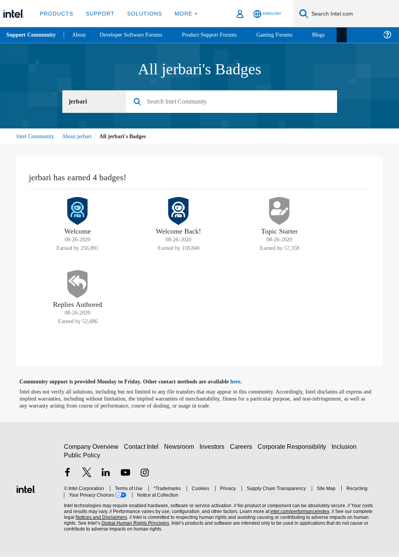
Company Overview (91, 447)
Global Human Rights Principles (119, 523)
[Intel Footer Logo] (26, 488)
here (242, 382)
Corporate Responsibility (293, 447)
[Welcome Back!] (178, 211)
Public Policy (81, 455)
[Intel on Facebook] (67, 473)
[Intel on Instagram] (144, 473)
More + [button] (181, 13)
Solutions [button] (140, 13)
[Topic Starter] (279, 211)
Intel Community (36, 136)
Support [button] (98, 13)
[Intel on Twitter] (87, 473)
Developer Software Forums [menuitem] (136, 35)
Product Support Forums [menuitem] (220, 35)
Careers (242, 447)
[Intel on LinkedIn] (106, 473)
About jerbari (81, 136)
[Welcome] (78, 211)
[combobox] (234, 102)
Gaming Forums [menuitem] (288, 35)
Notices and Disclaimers (89, 518)
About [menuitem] (81, 35)
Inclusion (346, 447)
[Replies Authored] (78, 285)
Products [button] (56, 13)
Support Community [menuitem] (31, 35)
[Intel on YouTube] (125, 473)
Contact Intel (142, 447)
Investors (213, 447)
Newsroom (181, 447)
